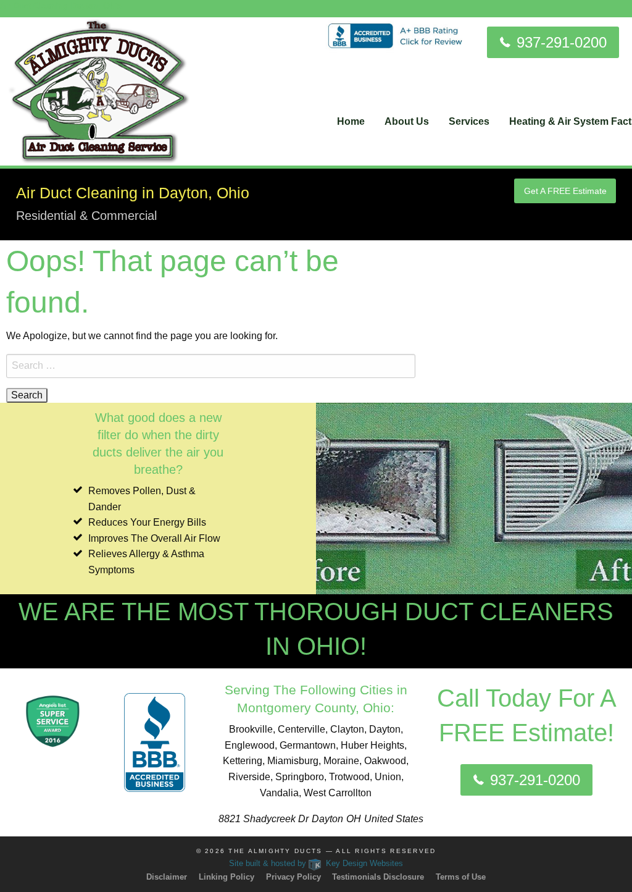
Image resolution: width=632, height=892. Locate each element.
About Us (407, 121)
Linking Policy (226, 877)
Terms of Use (461, 877)
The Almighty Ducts (275, 851)
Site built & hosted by (316, 863)
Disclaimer (166, 877)
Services (469, 121)
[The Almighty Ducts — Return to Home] (99, 90)
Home (351, 121)
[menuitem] (351, 121)
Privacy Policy (293, 877)
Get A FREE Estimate (565, 191)
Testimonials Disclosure (378, 877)
